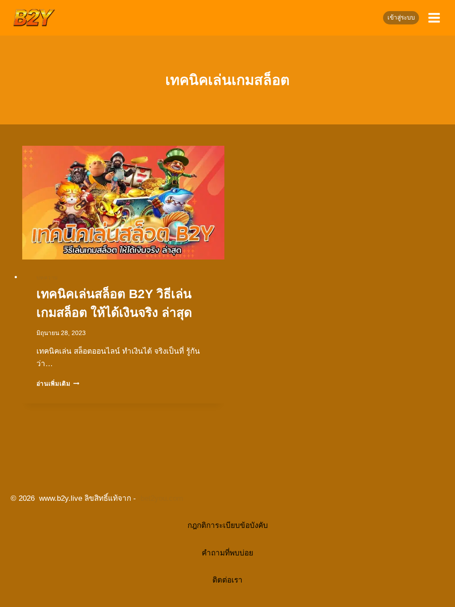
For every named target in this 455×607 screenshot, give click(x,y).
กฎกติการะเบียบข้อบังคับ (228, 525)
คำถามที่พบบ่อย (227, 553)
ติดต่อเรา (227, 580)
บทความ (47, 278)
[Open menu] (433, 17)
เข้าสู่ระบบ (401, 17)
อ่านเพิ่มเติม (58, 383)
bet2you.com (161, 498)
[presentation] (123, 203)
